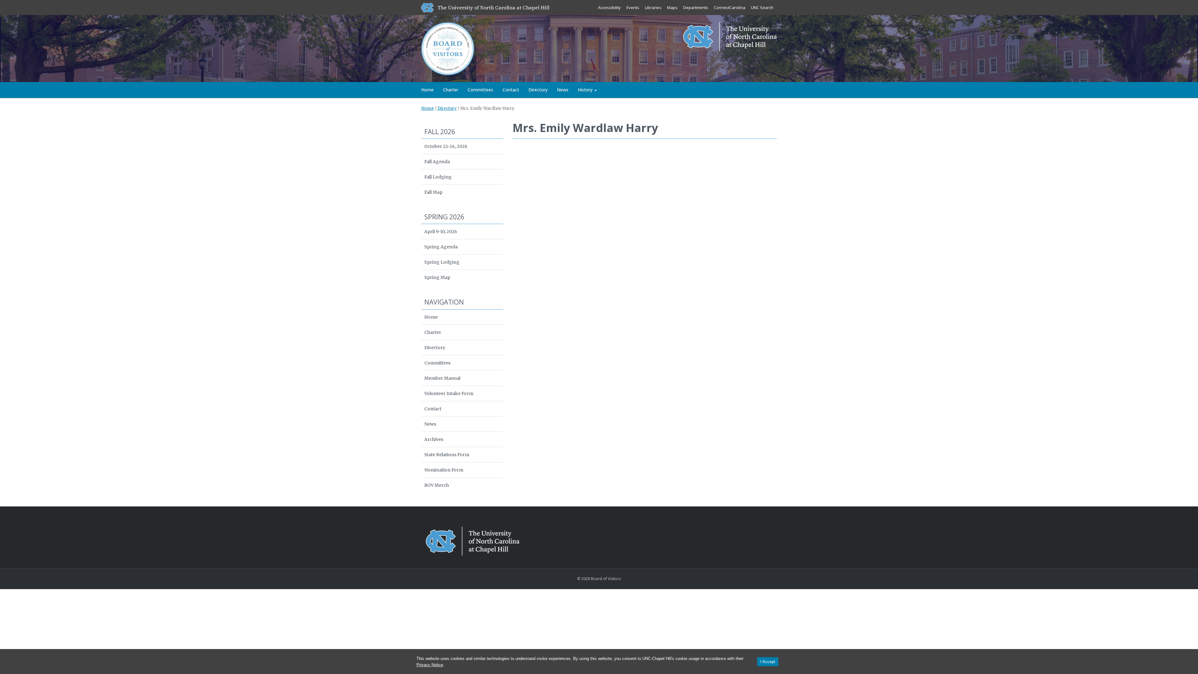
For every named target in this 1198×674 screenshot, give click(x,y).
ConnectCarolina (729, 7)
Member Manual (442, 378)
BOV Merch (436, 485)
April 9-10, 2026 (440, 231)
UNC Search (762, 7)
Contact (511, 90)
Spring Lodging (442, 262)
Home (427, 90)
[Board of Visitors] (447, 48)
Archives (433, 439)
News (562, 90)
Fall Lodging (438, 177)
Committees (480, 90)
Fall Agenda (437, 161)
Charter (450, 90)
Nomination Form (443, 470)
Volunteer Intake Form (448, 393)
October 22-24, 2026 (445, 146)
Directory (538, 90)
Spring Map (437, 277)
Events (632, 7)
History (586, 90)
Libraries (653, 7)
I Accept (767, 661)
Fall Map (433, 192)
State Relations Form (446, 454)
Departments (695, 7)
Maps (672, 7)
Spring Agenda (441, 247)
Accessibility (609, 7)
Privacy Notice (429, 664)
